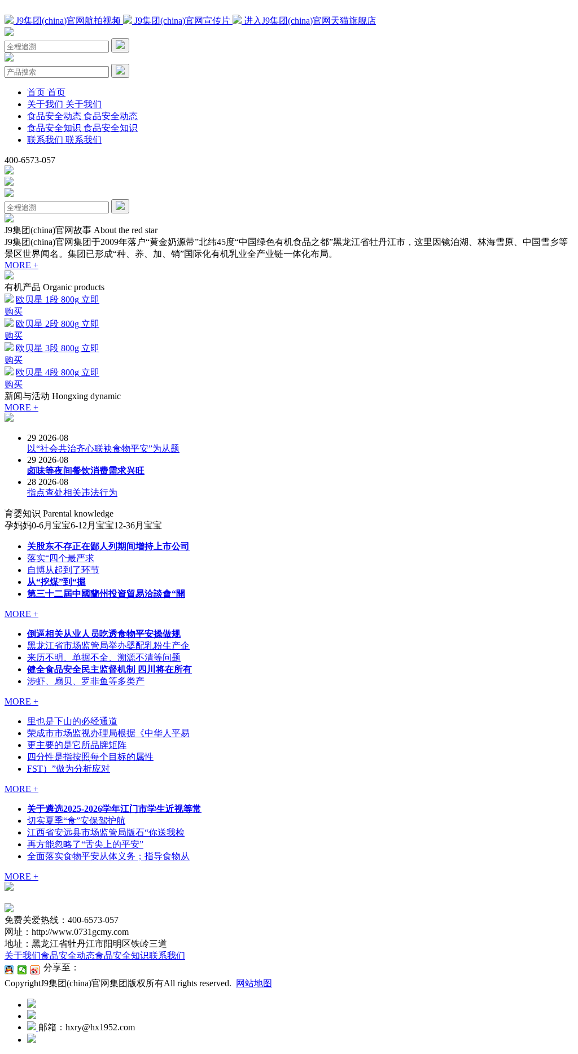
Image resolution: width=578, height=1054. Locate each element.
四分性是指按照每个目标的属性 (90, 757)
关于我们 (23, 955)
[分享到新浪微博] (35, 969)
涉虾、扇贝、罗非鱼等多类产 (85, 681)
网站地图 (254, 983)
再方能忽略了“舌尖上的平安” (85, 844)
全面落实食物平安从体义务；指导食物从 (108, 856)
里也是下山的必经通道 (72, 721)
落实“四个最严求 (60, 558)
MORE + (21, 265)
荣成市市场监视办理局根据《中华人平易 (108, 733)
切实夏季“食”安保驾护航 (76, 820)
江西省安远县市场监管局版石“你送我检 (106, 832)
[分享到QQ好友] (9, 969)
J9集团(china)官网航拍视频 (68, 20)
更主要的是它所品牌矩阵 (76, 745)
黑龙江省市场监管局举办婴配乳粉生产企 (108, 645)
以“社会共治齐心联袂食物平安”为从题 (103, 448)
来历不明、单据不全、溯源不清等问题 (104, 657)
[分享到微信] (22, 969)
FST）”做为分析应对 (68, 768)
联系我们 (167, 955)
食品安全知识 (122, 955)
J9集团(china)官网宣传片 (182, 20)
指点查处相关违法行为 (72, 492)
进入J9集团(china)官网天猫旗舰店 (309, 20)
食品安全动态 (68, 955)
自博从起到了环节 (63, 570)
